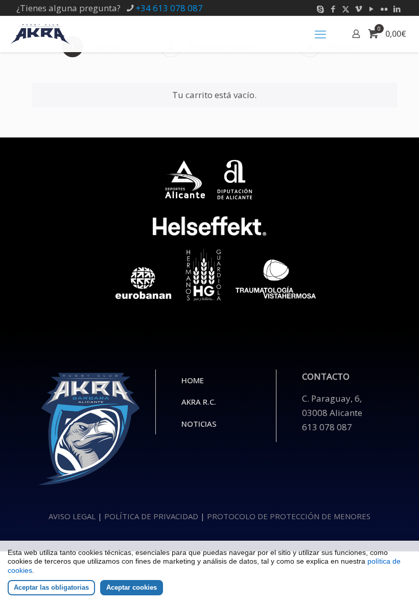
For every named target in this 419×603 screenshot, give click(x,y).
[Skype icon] (320, 9)
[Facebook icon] (333, 9)
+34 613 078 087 (169, 8)
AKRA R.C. (198, 402)
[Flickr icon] (384, 9)
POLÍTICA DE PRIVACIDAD (151, 516)
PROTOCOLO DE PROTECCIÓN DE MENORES (288, 516)
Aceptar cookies (131, 587)
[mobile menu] (320, 33)
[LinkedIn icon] (397, 9)
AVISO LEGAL (72, 516)
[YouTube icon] (371, 9)
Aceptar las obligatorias (51, 587)
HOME (192, 380)
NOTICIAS (199, 424)
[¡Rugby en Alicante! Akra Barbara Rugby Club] (40, 34)
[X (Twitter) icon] (346, 9)
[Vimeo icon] (358, 9)
